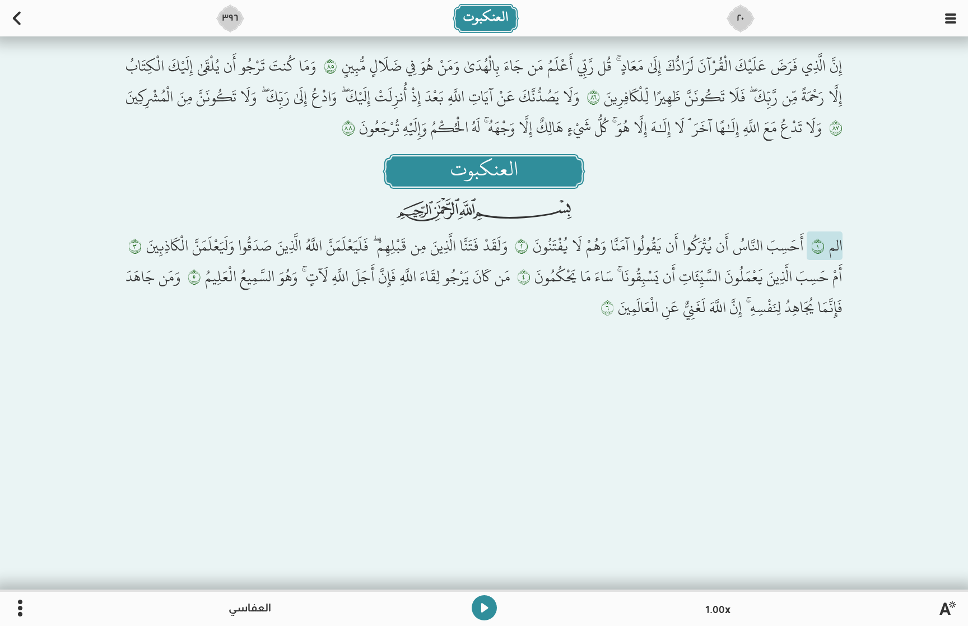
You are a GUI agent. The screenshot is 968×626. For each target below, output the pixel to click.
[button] (950, 18)
